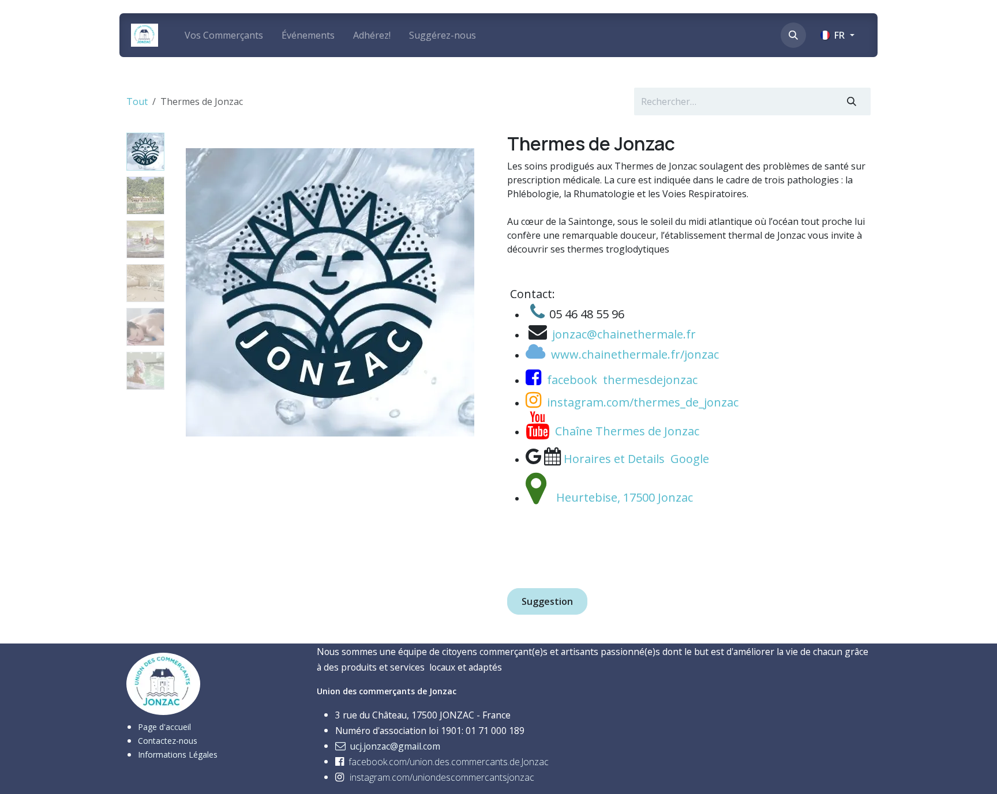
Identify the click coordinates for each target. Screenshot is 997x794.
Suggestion (547, 601)
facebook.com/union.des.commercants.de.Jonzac (448, 761)
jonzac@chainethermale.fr (624, 334)
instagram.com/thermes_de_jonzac (643, 402)
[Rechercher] (852, 101)
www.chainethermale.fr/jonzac (635, 354)
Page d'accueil (164, 726)
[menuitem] (223, 35)
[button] (793, 35)
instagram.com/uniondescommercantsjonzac (442, 777)
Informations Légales (178, 754)
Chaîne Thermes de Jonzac (627, 431)
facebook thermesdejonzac (622, 379)
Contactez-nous (167, 740)
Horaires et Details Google (638, 458)
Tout (137, 101)
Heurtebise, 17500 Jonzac (624, 497)
